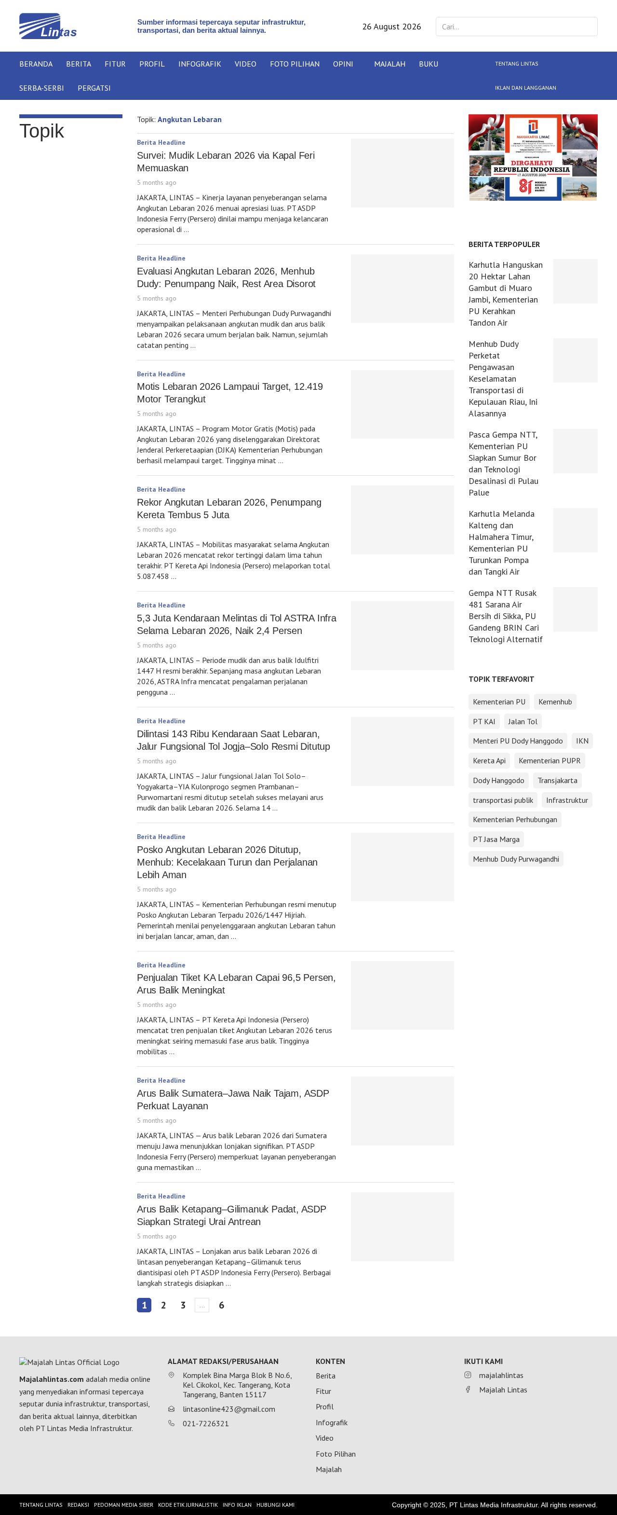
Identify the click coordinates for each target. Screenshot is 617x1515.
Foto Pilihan (295, 64)
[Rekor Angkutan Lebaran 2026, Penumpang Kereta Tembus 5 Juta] (402, 519)
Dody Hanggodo (498, 780)
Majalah (389, 64)
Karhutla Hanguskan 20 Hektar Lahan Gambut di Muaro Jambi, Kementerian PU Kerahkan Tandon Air (506, 293)
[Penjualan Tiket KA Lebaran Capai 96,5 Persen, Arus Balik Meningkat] (402, 995)
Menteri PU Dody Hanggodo (518, 740)
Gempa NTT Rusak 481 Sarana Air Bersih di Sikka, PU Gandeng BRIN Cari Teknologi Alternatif (506, 616)
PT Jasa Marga (496, 839)
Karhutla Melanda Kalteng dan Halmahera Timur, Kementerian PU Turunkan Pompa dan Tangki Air (502, 542)
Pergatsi (94, 88)
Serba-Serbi (41, 88)
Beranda (36, 64)
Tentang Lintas (516, 63)
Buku (428, 64)
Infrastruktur (567, 800)
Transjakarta (557, 780)
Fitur (115, 64)
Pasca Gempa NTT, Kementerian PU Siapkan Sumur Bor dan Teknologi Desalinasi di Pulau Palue (503, 463)
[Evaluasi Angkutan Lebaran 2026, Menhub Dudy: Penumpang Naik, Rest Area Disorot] (402, 288)
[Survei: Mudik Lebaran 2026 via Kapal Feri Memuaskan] (402, 172)
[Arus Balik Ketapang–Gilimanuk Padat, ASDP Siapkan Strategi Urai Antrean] (402, 1226)
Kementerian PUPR (550, 760)
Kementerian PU (499, 701)
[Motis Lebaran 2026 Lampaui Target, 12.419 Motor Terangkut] (402, 404)
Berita (78, 64)
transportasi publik (503, 800)
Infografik (199, 64)
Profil (152, 64)
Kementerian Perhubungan (515, 819)
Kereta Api (489, 760)
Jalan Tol (523, 721)
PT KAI (484, 721)
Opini (343, 64)
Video (245, 64)
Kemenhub (555, 701)
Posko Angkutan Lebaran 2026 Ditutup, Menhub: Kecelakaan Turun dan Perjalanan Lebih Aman (227, 862)
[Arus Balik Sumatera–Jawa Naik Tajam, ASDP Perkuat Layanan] (402, 1110)
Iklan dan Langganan (525, 87)
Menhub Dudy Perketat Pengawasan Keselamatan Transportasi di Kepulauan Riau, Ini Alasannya (503, 378)
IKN (582, 740)
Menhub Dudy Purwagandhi (516, 859)
